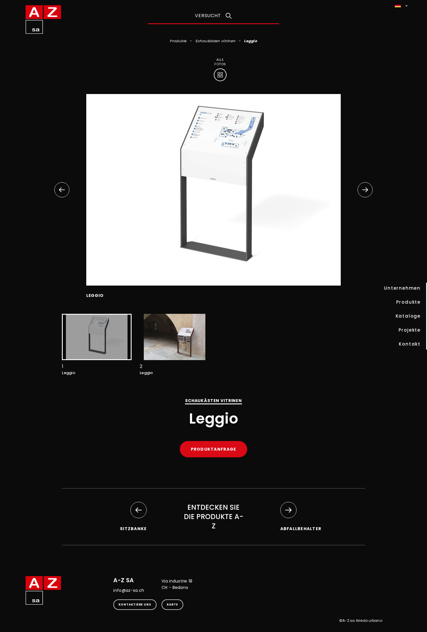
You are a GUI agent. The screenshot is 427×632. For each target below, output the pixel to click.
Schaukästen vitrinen (215, 40)
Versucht (208, 15)
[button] (365, 189)
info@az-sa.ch (128, 590)
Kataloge (408, 316)
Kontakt (410, 344)
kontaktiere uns (135, 604)
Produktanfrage (213, 449)
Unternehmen (402, 288)
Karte (172, 604)
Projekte (410, 330)
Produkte (408, 302)
